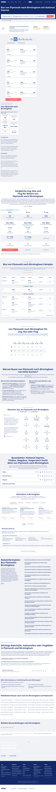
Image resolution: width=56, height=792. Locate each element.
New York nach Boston (6, 774)
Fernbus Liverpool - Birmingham (34, 707)
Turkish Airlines (26, 768)
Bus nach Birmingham (27, 733)
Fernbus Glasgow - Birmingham (34, 705)
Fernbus (12, 1)
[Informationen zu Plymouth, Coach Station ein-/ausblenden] (53, 670)
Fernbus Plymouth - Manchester (34, 709)
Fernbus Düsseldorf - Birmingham (21, 702)
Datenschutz (32, 788)
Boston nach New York (6, 772)
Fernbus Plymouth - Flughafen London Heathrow (11, 712)
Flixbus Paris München (17, 773)
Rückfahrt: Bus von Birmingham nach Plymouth (11, 684)
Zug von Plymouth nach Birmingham (36, 684)
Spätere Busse (49, 315)
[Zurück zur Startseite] (4, 2)
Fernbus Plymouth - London (20, 709)
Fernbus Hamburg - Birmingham (7, 702)
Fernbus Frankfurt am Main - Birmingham (36, 700)
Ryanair (24, 766)
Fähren (19, 1)
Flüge (16, 1)
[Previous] (11, 343)
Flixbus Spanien (15, 768)
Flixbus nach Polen (16, 766)
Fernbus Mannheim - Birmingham (35, 702)
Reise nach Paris (48, 770)
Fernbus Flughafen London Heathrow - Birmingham (25, 707)
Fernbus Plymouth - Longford (20, 712)
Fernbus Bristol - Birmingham (7, 707)
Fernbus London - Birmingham (48, 700)
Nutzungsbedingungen (23, 788)
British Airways (26, 770)
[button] (26, 16)
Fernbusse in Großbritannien (16, 733)
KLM (24, 773)
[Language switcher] (31, 2)
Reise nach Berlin (48, 768)
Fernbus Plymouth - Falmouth (7, 714)
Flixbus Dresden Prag (16, 770)
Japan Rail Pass (48, 766)
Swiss (24, 771)
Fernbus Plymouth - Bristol (47, 709)
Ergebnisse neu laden (27, 272)
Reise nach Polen (48, 771)
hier (39, 319)
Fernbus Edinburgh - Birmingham (48, 702)
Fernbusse (14, 764)
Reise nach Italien (48, 773)
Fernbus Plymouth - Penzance (48, 712)
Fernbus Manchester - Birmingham (8, 705)
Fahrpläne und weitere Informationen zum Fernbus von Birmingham (39, 687)
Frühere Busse (7, 315)
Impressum (13, 788)
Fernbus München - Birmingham (21, 700)
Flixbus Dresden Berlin (17, 771)
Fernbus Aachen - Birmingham (48, 707)
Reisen (46, 764)
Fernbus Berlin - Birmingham (7, 700)
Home (2, 733)
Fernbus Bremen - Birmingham (20, 705)
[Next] (34, 39)
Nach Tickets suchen (5, 120)
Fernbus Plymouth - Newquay (34, 712)
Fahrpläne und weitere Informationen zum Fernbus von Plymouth (12, 687)
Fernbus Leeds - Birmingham (7, 709)
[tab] (10, 43)
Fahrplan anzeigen (5, 133)
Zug (8, 1)
